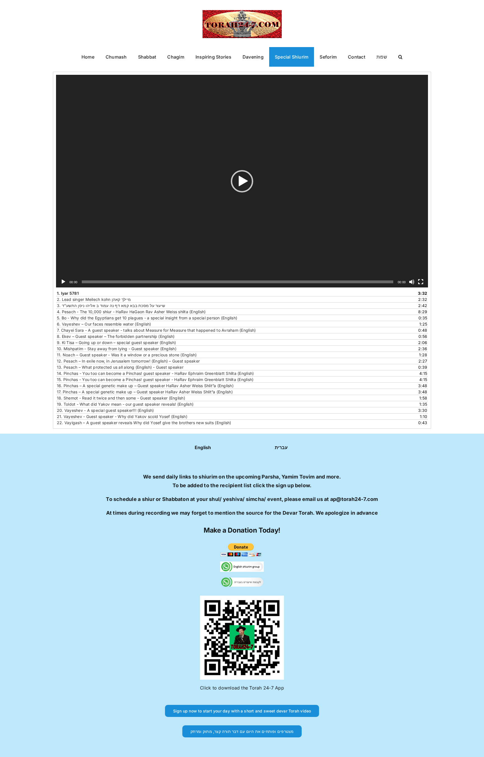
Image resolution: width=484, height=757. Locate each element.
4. (131, 311)
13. (120, 367)
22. (144, 422)
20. (105, 410)
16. (145, 385)
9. (116, 342)
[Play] (63, 282)
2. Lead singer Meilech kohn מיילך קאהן (94, 299)
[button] (400, 57)
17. (145, 391)
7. (156, 330)
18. (121, 398)
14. (155, 373)
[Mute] (412, 282)
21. (122, 416)
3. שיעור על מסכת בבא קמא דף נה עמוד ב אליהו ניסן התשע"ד (111, 305)
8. (116, 336)
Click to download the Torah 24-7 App (242, 688)
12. (128, 361)
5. (147, 317)
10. (116, 348)
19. (125, 404)
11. (127, 354)
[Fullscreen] (421, 282)
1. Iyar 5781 (68, 293)
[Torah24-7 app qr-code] (242, 598)
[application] (242, 181)
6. (104, 324)
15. (155, 379)
